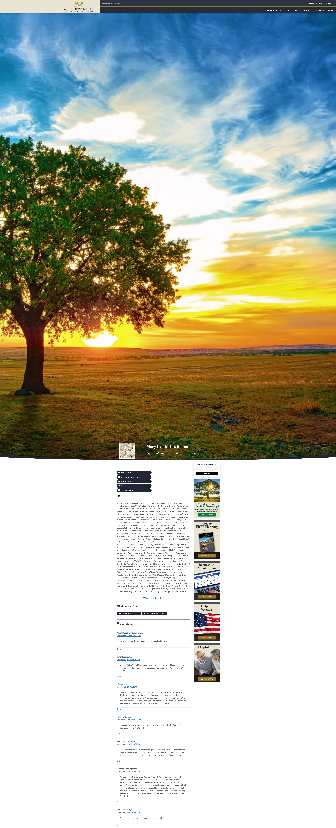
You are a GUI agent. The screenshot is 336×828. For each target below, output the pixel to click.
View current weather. (154, 598)
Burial (285, 10)
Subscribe (206, 473)
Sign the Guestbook (127, 481)
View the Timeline (127, 613)
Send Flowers (125, 486)
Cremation (294, 10)
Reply (119, 649)
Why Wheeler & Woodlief (270, 10)
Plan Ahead (306, 10)
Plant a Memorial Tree (128, 490)
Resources (318, 10)
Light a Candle (126, 472)
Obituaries (329, 10)
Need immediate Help (111, 3)
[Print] (119, 495)
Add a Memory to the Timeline (130, 477)
